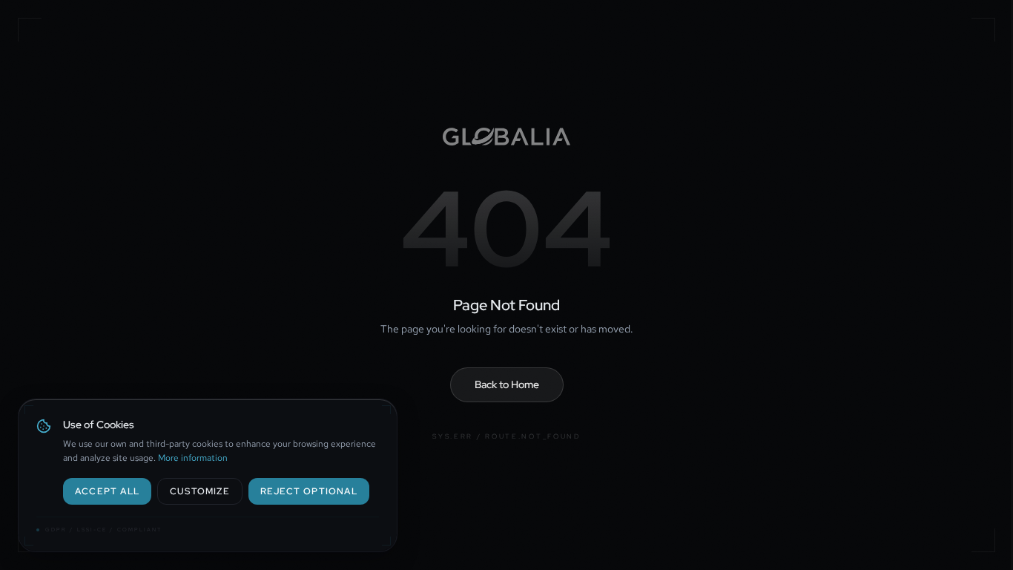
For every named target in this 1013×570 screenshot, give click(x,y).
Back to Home (507, 384)
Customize (200, 491)
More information (193, 458)
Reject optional (308, 491)
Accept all (107, 491)
